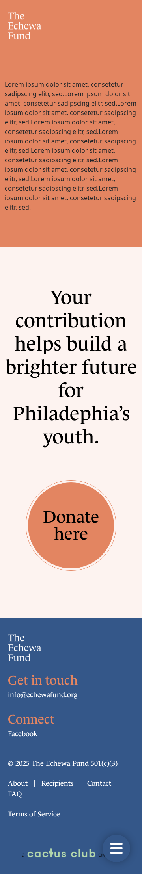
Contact (99, 783)
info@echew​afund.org (42, 695)
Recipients (57, 783)
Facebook (22, 734)
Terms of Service (34, 814)
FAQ (15, 794)
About (18, 783)
